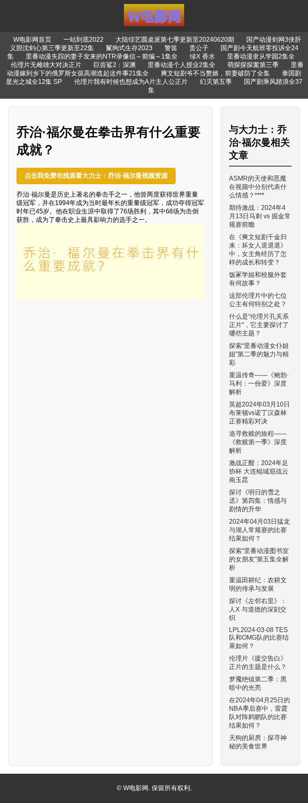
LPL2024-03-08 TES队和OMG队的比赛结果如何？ (259, 637)
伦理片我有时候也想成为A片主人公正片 (131, 81)
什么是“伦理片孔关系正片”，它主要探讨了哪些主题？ (259, 325)
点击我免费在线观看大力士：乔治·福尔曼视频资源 (96, 175)
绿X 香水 (202, 56)
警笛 (170, 48)
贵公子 (199, 48)
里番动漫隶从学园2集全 (261, 56)
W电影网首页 (32, 39)
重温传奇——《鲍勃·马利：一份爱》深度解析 (259, 383)
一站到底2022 (83, 39)
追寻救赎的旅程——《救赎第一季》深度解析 (258, 442)
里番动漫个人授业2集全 (181, 64)
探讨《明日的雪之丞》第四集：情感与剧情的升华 (258, 500)
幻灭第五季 (216, 81)
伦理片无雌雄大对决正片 (46, 64)
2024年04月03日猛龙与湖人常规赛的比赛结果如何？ (259, 530)
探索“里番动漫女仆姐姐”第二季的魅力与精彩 (259, 354)
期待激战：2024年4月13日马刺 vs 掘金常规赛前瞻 (260, 216)
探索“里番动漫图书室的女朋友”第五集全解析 (259, 559)
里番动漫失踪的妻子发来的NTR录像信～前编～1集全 (102, 56)
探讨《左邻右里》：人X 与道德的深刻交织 (258, 609)
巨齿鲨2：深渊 (114, 64)
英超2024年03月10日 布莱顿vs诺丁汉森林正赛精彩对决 (259, 413)
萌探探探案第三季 (253, 64)
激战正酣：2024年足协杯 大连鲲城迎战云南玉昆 (258, 471)
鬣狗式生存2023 (129, 48)
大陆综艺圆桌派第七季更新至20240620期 (175, 39)
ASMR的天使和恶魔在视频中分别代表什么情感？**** (258, 187)
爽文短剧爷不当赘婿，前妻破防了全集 (215, 73)
